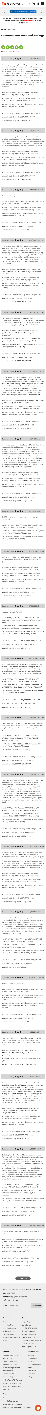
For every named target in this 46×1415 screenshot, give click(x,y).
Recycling (32, 1371)
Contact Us (7, 1358)
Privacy (6, 1398)
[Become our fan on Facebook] (5, 1300)
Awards (31, 1361)
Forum (6, 1389)
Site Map (31, 1374)
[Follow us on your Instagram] (17, 1300)
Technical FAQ (9, 1374)
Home (3, 29)
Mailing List (32, 1358)
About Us (31, 1355)
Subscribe (37, 1306)
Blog (30, 1377)
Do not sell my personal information (17, 1407)
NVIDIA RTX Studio (29, 1328)
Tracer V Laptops (28, 1331)
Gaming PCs (8, 1325)
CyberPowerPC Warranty (13, 1380)
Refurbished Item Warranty (13, 1386)
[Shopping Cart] (33, 4)
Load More (23, 1278)
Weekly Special (9, 1334)
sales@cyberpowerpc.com (18, 1297)
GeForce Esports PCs (30, 1337)
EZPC (5, 1340)
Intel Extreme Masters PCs (32, 1340)
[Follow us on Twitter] (13, 1300)
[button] (29, 4)
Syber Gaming (9, 1331)
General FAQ (8, 1377)
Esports (6, 1322)
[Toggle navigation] (42, 4)
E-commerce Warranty (12, 1383)
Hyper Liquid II (27, 1322)
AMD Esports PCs (29, 1347)
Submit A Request (10, 1361)
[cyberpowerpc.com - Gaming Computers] (12, 3)
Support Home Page (11, 1355)
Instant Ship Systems (11, 1337)
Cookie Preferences (10, 1401)
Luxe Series (26, 1325)
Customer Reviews (35, 1364)
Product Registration (11, 1368)
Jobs (30, 1368)
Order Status (8, 1371)
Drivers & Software (10, 1364)
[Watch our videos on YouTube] (9, 1300)
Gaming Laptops (9, 1328)
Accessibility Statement (12, 1404)
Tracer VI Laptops (29, 1334)
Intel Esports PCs (28, 1343)
